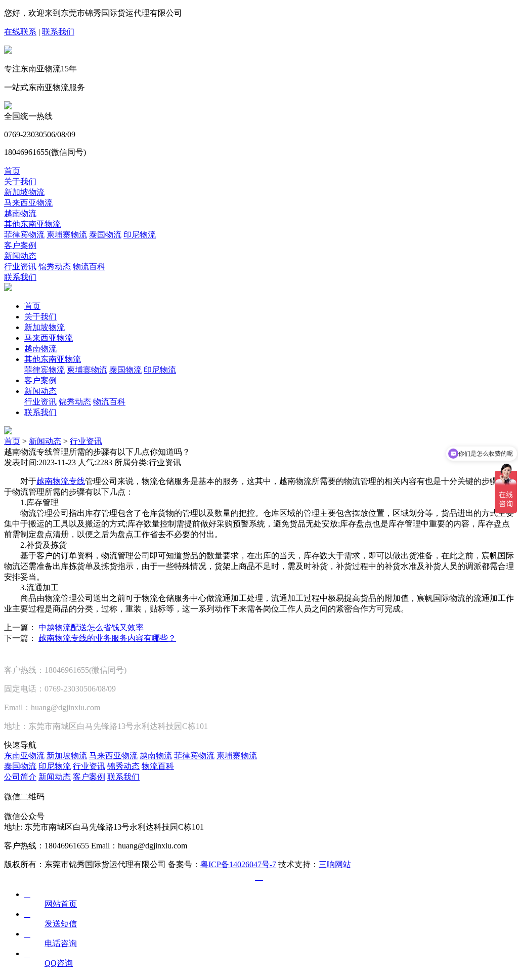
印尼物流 (139, 234)
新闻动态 (20, 256)
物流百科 (89, 266)
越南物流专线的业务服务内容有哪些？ (107, 638)
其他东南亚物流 (32, 224)
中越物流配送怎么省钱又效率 (91, 627)
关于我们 (20, 181)
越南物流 (20, 213)
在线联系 (20, 31)
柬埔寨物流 (67, 234)
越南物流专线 (60, 481)
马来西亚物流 (28, 202)
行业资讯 (20, 266)
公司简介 (20, 776)
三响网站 (335, 864)
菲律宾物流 (24, 234)
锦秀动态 (54, 266)
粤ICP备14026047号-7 (238, 864)
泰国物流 (105, 234)
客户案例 (20, 245)
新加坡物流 (24, 192)
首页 (12, 171)
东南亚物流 (24, 755)
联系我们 (58, 31)
